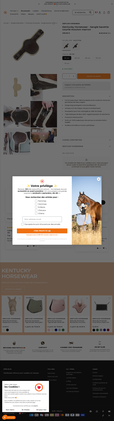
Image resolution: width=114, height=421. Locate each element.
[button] (4, 417)
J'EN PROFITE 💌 (42, 231)
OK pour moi (41, 410)
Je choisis (26, 410)
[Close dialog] (99, 179)
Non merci (10, 410)
